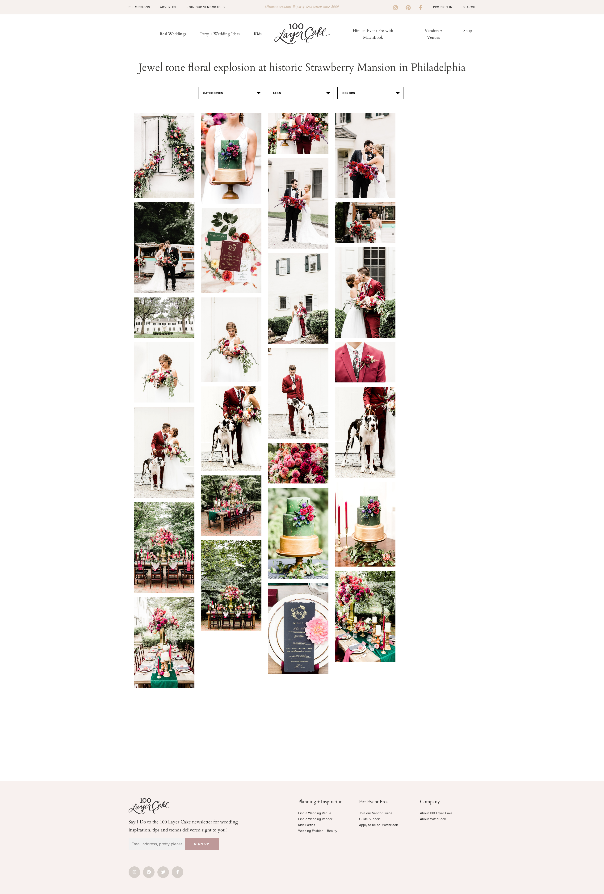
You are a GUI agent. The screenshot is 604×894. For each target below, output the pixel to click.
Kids (258, 34)
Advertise (168, 7)
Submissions (139, 7)
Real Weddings (173, 34)
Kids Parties (306, 825)
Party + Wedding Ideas (220, 34)
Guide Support (369, 819)
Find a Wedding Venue (314, 813)
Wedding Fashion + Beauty (317, 831)
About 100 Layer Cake (436, 813)
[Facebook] (420, 7)
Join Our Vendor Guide (207, 7)
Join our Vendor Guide (375, 813)
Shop (467, 30)
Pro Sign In (443, 7)
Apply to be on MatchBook (378, 825)
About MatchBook (433, 819)
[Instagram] (395, 7)
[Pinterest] (408, 7)
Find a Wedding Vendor (315, 819)
